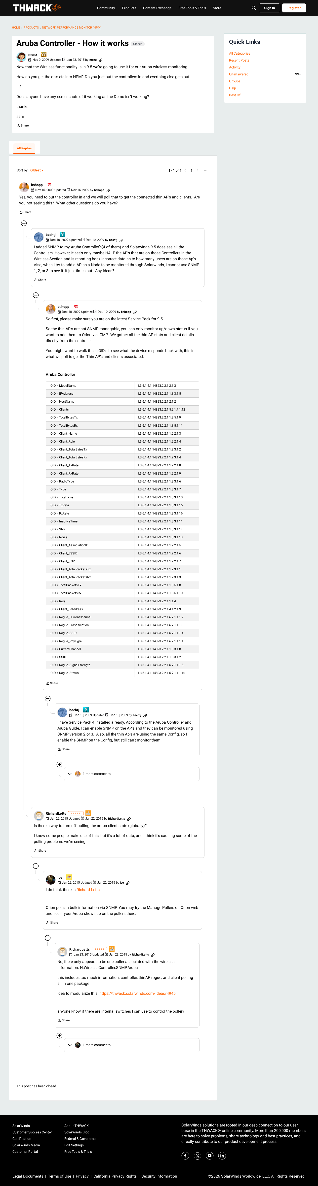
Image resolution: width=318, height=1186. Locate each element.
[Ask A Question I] (63, 234)
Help (232, 88)
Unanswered (265, 74)
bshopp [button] (37, 185)
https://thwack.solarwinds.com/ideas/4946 (137, 993)
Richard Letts (88, 889)
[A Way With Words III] (88, 813)
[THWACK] (37, 8)
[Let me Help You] (69, 877)
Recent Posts (239, 60)
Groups (234, 81)
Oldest (35, 170)
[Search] (253, 7)
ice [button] (60, 877)
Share (22, 126)
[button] (21, 57)
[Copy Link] (101, 60)
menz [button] (32, 55)
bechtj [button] (51, 235)
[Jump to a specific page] (205, 170)
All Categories (239, 53)
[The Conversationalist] (50, 185)
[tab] (24, 148)
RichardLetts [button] (56, 813)
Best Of (234, 95)
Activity (234, 67)
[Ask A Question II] (44, 55)
